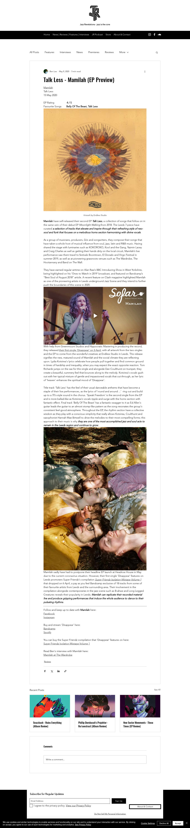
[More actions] (144, 71)
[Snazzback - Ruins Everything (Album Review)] (50, 706)
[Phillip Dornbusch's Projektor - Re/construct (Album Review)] (95, 706)
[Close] (186, 823)
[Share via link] (65, 671)
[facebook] (154, 34)
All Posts (34, 52)
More (122, 52)
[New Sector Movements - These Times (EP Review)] (140, 706)
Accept (178, 823)
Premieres (93, 52)
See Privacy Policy (83, 824)
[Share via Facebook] (45, 671)
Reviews (109, 52)
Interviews (65, 52)
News (80, 52)
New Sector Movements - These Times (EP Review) (138, 724)
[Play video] (95, 316)
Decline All (164, 823)
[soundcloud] (159, 34)
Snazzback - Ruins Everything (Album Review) (47, 724)
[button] (157, 52)
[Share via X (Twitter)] (51, 671)
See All (157, 689)
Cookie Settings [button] (148, 823)
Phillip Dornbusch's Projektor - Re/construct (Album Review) (93, 724)
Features (49, 52)
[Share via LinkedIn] (58, 671)
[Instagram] (149, 34)
